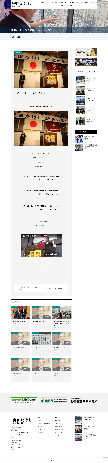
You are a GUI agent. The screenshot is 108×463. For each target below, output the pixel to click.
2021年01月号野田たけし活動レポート (90, 137)
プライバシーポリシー (60, 435)
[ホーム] (11, 44)
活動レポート (63, 5)
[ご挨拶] (61, 364)
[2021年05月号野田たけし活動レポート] (80, 90)
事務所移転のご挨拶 (59, 347)
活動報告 (14, 307)
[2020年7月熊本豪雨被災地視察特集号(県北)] (79, 147)
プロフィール (50, 2)
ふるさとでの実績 (59, 2)
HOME (42, 2)
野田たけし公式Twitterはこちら (41, 265)
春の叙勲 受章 (37, 347)
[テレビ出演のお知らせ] (20, 338)
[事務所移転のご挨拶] (61, 338)
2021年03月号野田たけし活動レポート (91, 109)
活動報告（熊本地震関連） (82, 2)
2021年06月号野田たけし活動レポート (91, 79)
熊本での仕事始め (17, 373)
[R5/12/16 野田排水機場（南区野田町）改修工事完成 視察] (61, 312)
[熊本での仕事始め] (20, 364)
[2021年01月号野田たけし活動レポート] (79, 139)
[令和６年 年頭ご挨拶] (41, 312)
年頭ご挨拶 (36, 373)
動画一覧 (93, 2)
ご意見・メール (72, 5)
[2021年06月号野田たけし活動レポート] (80, 80)
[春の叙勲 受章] (41, 338)
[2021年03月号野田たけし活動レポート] (80, 110)
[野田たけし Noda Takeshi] (22, 4)
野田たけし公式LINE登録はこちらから (41, 261)
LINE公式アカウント (60, 432)
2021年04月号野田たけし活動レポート (91, 99)
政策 (66, 2)
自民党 (56, 417)
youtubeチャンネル (59, 426)
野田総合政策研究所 (60, 423)
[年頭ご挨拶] (41, 364)
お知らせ (21, 95)
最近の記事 (80, 71)
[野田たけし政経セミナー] (20, 312)
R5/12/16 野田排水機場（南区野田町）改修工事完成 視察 (62, 323)
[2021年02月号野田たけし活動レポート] (80, 121)
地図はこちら (14, 437)
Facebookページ (59, 429)
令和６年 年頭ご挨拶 (39, 321)
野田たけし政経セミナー (18, 321)
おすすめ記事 (92, 71)
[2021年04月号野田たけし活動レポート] (80, 100)
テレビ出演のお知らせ (18, 347)
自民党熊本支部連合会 (60, 420)
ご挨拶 (56, 373)
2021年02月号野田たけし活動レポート (91, 120)
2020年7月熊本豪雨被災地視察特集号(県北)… (90, 146)
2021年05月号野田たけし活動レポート (91, 89)
